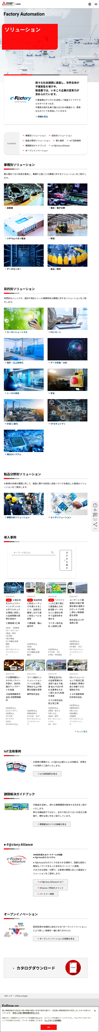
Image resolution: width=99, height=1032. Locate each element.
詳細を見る (43, 116)
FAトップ (8, 996)
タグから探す (67, 560)
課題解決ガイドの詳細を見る (53, 824)
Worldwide (90, 4)
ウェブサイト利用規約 (52, 1020)
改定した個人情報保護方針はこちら (26, 1013)
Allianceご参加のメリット (52, 887)
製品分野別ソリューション (37, 140)
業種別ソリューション (35, 135)
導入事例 (60, 140)
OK (48, 1027)
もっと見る (82, 731)
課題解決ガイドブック (35, 145)
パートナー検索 (47, 893)
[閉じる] (95, 1011)
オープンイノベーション (36, 150)
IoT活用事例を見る (48, 773)
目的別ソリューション (62, 135)
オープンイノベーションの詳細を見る (57, 938)
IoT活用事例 (75, 140)
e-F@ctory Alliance (61, 145)
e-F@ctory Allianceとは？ (52, 881)
